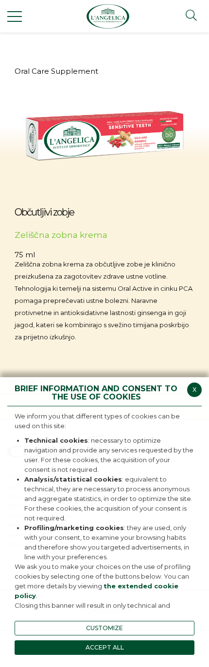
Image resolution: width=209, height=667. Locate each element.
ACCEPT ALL (105, 647)
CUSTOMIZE (104, 628)
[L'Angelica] (107, 16)
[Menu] (14, 16)
